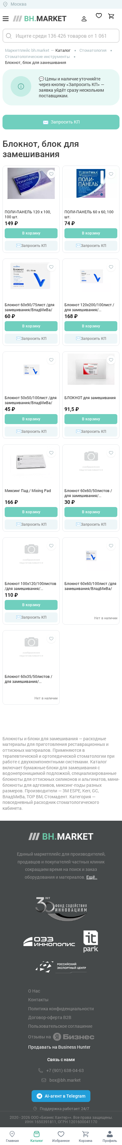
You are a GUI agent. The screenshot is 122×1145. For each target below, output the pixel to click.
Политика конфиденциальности (61, 1008)
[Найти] (8, 36)
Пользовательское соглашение (60, 1026)
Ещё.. (91, 877)
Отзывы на (39, 1037)
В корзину (31, 233)
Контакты (38, 999)
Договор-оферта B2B (49, 1017)
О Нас (34, 990)
